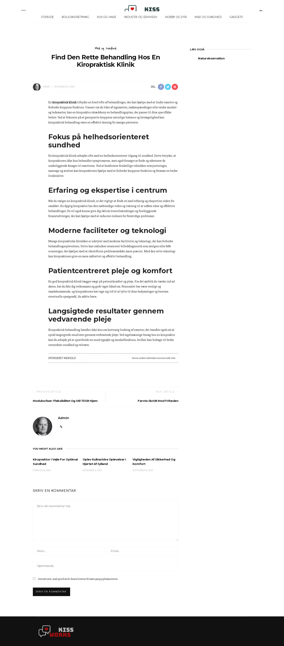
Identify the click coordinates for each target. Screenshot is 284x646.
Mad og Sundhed (208, 17)
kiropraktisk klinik (64, 102)
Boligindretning (75, 17)
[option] (220, 60)
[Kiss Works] (56, 631)
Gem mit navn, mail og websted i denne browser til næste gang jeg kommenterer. (78, 579)
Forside (47, 17)
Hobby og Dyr (176, 17)
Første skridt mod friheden (158, 401)
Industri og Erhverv (140, 17)
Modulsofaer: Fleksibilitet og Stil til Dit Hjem (65, 401)
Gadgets (236, 17)
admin (46, 87)
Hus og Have (106, 17)
